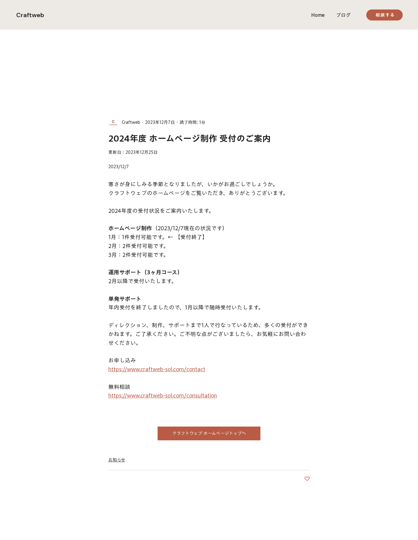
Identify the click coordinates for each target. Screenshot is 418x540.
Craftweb (30, 15)
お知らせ (116, 460)
